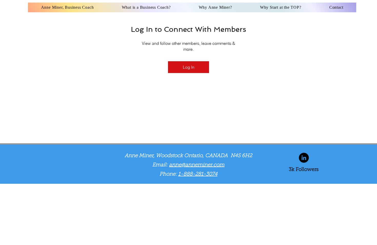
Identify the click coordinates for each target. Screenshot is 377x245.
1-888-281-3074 (197, 174)
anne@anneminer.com (196, 165)
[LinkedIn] (304, 158)
